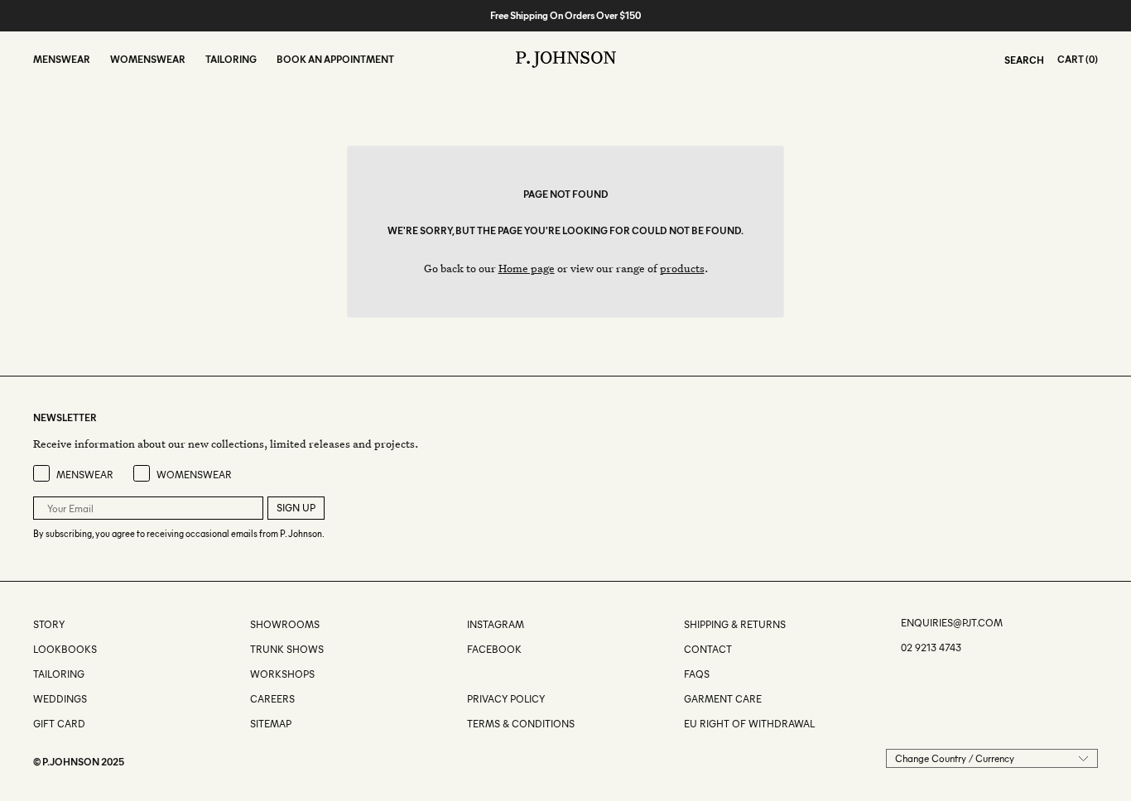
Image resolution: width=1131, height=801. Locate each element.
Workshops (282, 674)
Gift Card (59, 723)
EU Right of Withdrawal (749, 723)
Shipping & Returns (735, 624)
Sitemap (270, 723)
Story (49, 624)
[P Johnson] (566, 59)
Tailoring (58, 674)
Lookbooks (65, 649)
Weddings (60, 699)
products (682, 268)
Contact (708, 649)
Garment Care (723, 699)
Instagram (495, 624)
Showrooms (285, 624)
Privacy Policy (506, 699)
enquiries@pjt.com (952, 622)
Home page (526, 268)
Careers (272, 699)
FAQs (697, 674)
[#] (468, 674)
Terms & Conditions (521, 723)
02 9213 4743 (931, 647)
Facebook (494, 649)
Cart (1070, 59)
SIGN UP (296, 507)
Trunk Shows (287, 649)
